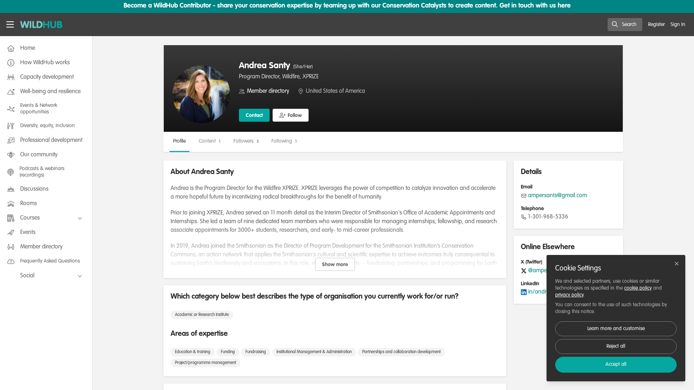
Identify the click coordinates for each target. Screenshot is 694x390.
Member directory (268, 91)
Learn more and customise (616, 328)
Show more (335, 264)
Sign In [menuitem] (678, 24)
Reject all (616, 346)
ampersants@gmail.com (557, 196)
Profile (179, 141)
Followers (246, 141)
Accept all (615, 364)
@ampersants (545, 271)
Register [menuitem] (656, 24)
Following (284, 141)
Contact (254, 115)
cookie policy (638, 288)
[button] (291, 115)
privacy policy (569, 295)
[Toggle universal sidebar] (10, 24)
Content (209, 141)
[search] (625, 24)
